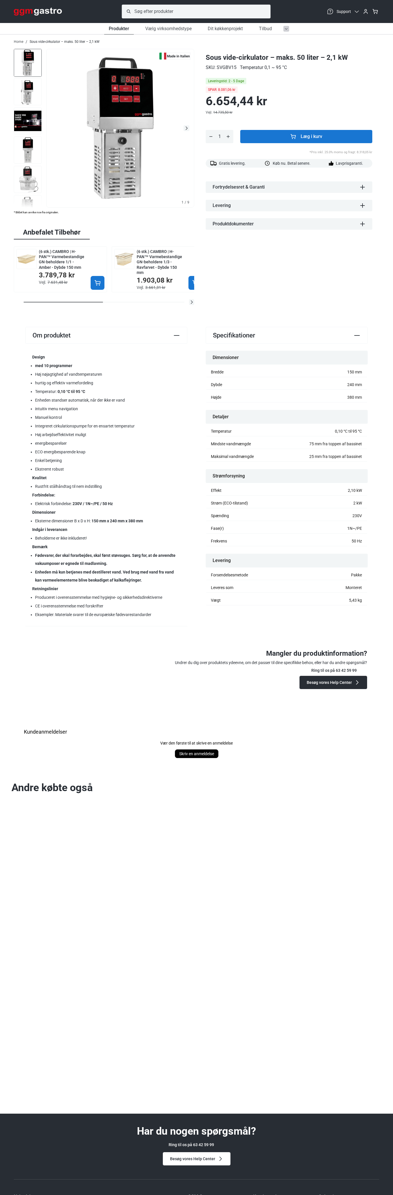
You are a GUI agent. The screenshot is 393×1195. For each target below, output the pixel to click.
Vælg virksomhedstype (168, 28)
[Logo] (38, 11)
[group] (28, 62)
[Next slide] (186, 128)
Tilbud (265, 28)
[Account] (366, 11)
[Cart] (375, 11)
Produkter (119, 28)
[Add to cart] (97, 283)
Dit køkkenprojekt (225, 28)
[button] (191, 302)
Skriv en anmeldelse (196, 753)
